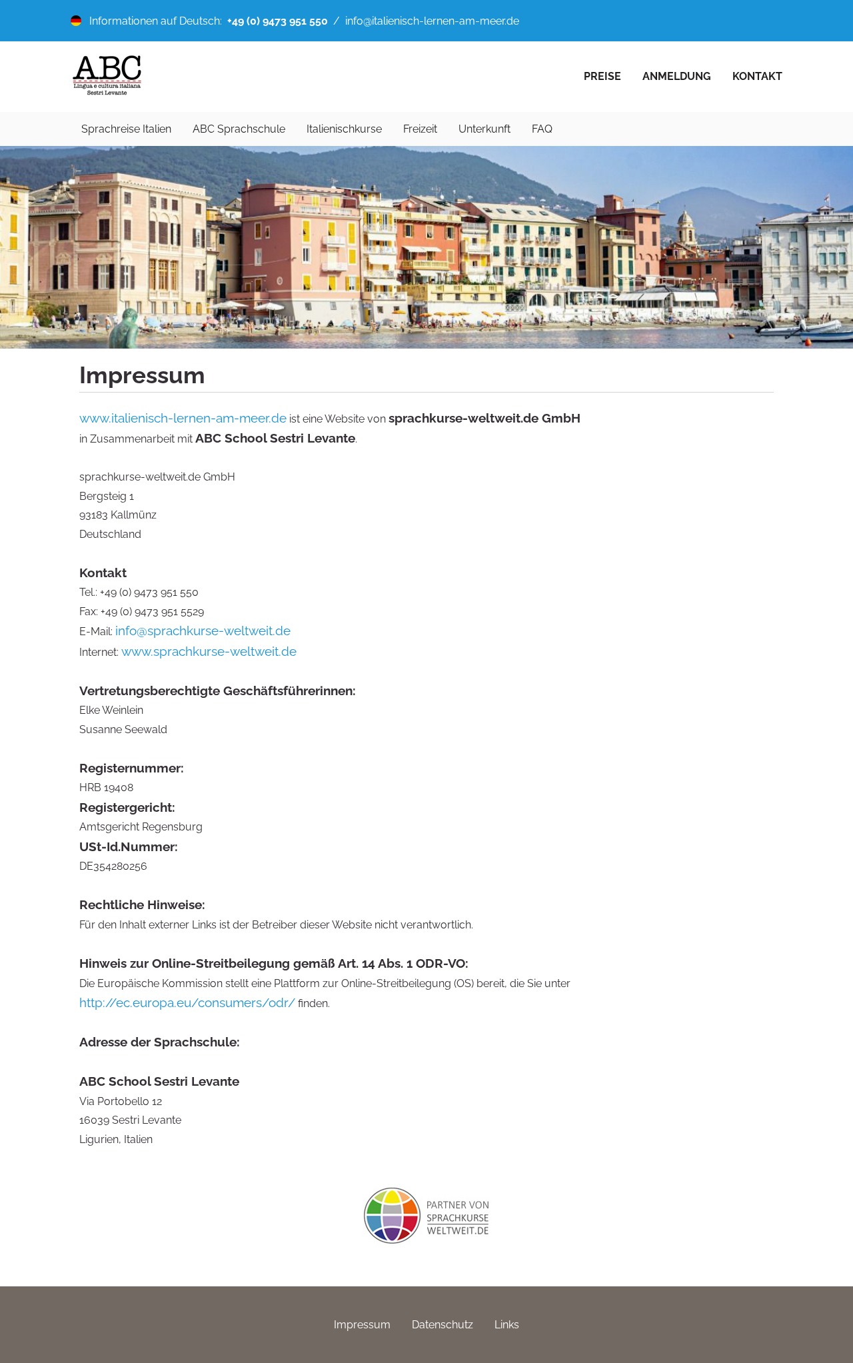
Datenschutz (442, 1324)
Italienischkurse (344, 129)
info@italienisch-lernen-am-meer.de (432, 21)
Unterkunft (484, 129)
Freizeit (420, 129)
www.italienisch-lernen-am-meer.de (183, 418)
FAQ (542, 129)
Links (506, 1324)
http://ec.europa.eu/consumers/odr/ (187, 1002)
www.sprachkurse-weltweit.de (209, 651)
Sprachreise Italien (126, 129)
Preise (602, 76)
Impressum (362, 1324)
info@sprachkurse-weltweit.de (203, 630)
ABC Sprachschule (239, 129)
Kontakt (757, 76)
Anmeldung (676, 76)
